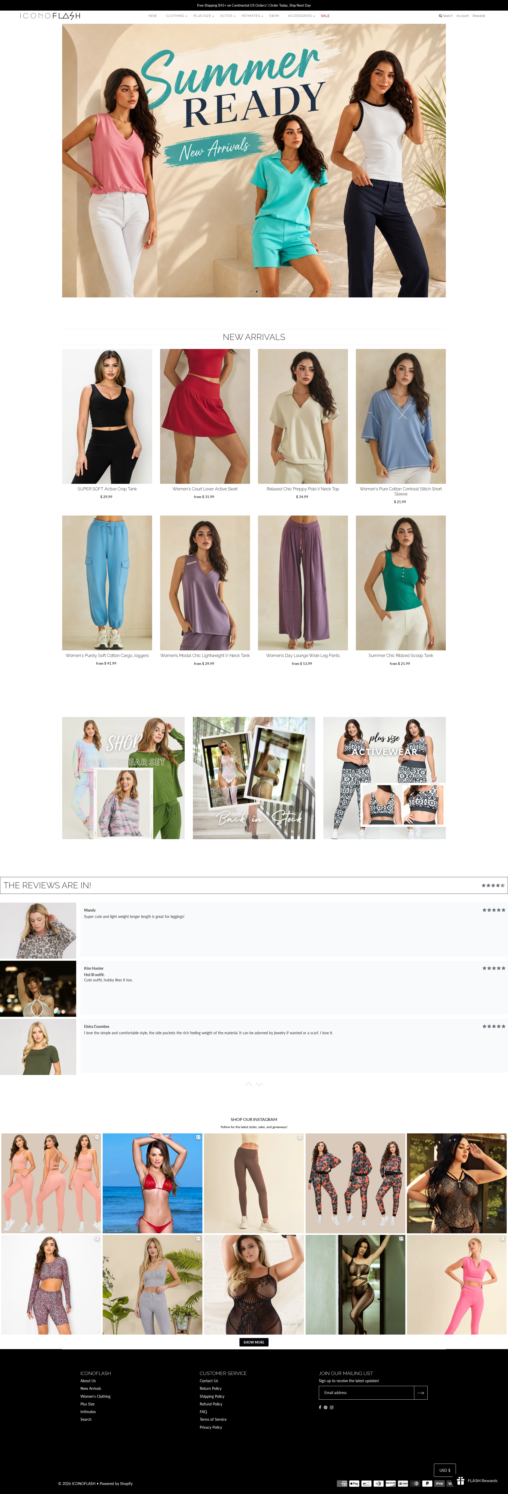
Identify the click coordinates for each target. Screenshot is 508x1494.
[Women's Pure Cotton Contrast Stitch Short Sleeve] (401, 416)
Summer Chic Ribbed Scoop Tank (401, 655)
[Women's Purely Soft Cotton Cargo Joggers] (107, 583)
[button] (248, 1085)
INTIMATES (251, 16)
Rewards (479, 16)
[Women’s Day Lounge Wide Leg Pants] (303, 583)
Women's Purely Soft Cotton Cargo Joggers (107, 655)
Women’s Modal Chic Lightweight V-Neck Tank (205, 655)
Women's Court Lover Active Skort (205, 488)
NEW (153, 16)
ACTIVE (226, 16)
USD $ (444, 1470)
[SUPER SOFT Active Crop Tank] (107, 416)
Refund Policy (211, 1404)
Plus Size (87, 1404)
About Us (88, 1380)
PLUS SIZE (202, 16)
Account (462, 16)
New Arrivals (90, 1388)
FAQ (203, 1411)
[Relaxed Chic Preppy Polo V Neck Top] (303, 416)
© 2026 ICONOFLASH (77, 1483)
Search (86, 1419)
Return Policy (210, 1388)
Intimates (88, 1411)
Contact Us (209, 1380)
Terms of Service (213, 1419)
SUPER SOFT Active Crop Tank (107, 488)
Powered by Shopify (116, 1483)
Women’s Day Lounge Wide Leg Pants (303, 655)
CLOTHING (175, 16)
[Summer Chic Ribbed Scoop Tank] (401, 583)
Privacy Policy (211, 1427)
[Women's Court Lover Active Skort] (205, 416)
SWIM (274, 16)
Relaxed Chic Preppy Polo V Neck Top (303, 488)
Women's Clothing (95, 1396)
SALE (325, 16)
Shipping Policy (212, 1396)
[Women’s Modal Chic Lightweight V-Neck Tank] (205, 583)
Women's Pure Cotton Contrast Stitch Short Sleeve (401, 491)
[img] (493, 885)
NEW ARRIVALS (254, 337)
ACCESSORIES (300, 16)
